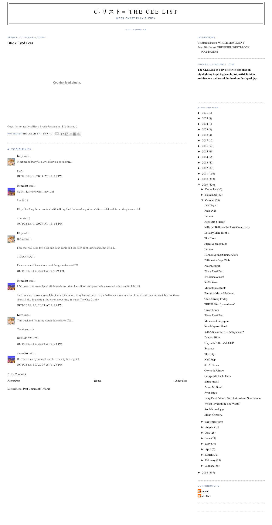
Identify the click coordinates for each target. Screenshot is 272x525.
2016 (205, 146)
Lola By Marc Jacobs (216, 233)
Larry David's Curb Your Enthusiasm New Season (232, 398)
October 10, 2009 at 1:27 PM (40, 364)
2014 (205, 157)
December (211, 189)
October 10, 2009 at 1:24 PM (40, 344)
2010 (205, 179)
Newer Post (13, 381)
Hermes (208, 216)
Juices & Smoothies (215, 244)
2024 (205, 124)
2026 (205, 113)
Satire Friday (211, 381)
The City (209, 354)
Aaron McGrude (213, 387)
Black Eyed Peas (214, 271)
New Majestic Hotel (215, 326)
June (208, 438)
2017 (205, 140)
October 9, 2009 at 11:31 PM (40, 223)
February (210, 460)
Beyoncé (209, 348)
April (208, 449)
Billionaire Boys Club (217, 260)
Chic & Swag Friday (216, 299)
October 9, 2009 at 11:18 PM (40, 176)
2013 (205, 162)
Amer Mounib (212, 266)
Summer (203, 491)
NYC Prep (210, 359)
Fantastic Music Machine (219, 293)
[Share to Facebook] (75, 134)
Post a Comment (16, 374)
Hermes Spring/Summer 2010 (221, 255)
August (209, 427)
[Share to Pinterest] (79, 134)
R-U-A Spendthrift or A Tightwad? (224, 332)
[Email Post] (57, 134)
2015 (205, 151)
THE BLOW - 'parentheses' (219, 304)
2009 (205, 184)
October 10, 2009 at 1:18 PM (40, 305)
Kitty (20, 156)
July (208, 432)
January (210, 466)
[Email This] (63, 134)
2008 (205, 472)
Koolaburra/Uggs (214, 409)
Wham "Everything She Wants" (222, 403)
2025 (205, 118)
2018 (205, 135)
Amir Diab (210, 210)
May (208, 443)
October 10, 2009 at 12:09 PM (40, 271)
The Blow (210, 238)
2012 (205, 168)
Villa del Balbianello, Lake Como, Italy (227, 227)
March (209, 455)
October (210, 200)
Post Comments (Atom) (36, 389)
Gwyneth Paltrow (214, 370)
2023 (205, 129)
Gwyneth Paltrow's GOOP (219, 343)
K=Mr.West (210, 282)
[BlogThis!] (67, 134)
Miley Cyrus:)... (213, 414)
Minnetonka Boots (215, 288)
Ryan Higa (210, 392)
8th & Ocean (211, 365)
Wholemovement (214, 277)
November (211, 195)
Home (97, 381)
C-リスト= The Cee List (136, 11)
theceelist (22, 185)
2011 (205, 173)
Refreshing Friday (214, 221)
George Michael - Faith (217, 376)
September (211, 421)
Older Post (181, 381)
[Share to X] (71, 134)
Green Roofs (211, 310)
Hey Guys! (210, 205)
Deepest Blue (212, 337)
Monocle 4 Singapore (216, 321)
